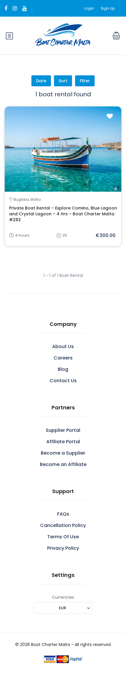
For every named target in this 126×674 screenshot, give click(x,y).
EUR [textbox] (62, 608)
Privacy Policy (63, 548)
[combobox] (63, 608)
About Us (63, 346)
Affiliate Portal (63, 441)
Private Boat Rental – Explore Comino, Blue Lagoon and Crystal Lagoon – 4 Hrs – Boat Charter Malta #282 (63, 214)
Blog (63, 369)
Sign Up (108, 8)
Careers (63, 358)
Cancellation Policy (63, 525)
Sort (63, 81)
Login (89, 8)
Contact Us (63, 380)
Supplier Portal (63, 430)
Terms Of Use (63, 536)
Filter (85, 81)
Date (41, 81)
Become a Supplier (63, 453)
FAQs (63, 514)
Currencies (63, 597)
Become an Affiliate (63, 464)
